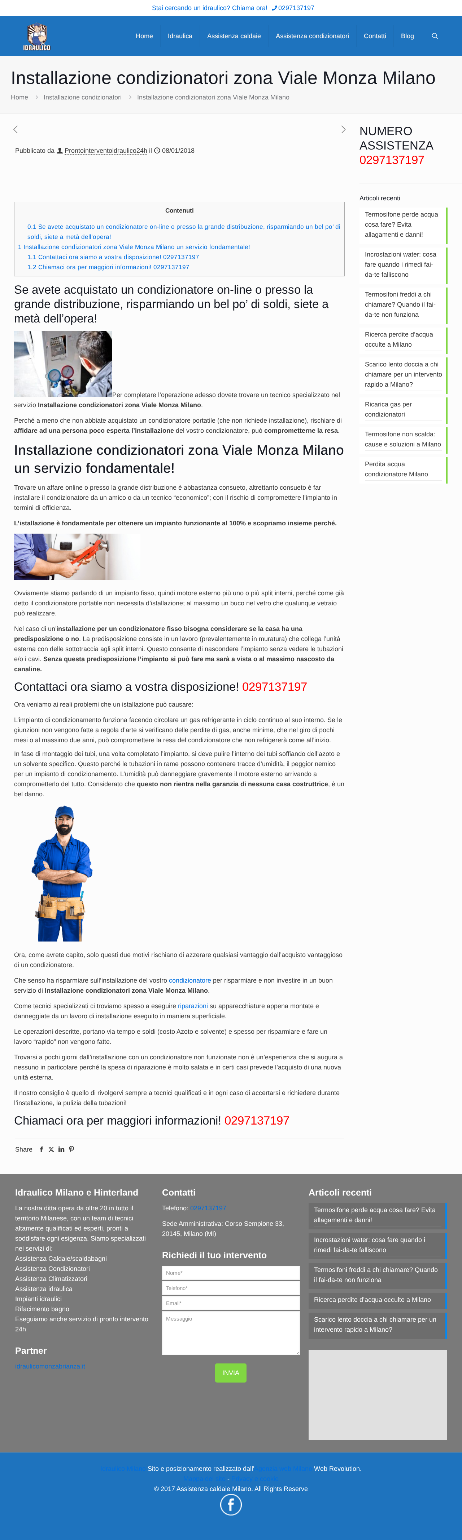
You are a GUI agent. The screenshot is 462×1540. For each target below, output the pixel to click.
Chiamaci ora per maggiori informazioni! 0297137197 (108, 267)
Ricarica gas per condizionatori (388, 409)
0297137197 (296, 8)
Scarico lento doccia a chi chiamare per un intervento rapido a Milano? (403, 374)
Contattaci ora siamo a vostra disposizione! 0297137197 (113, 257)
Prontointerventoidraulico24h (106, 150)
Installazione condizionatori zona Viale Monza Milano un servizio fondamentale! (134, 247)
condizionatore (190, 980)
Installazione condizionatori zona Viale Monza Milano (213, 97)
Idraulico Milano (123, 1468)
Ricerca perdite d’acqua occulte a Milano (399, 339)
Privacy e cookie (255, 1478)
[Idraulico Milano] (36, 36)
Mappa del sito (204, 1478)
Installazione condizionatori (83, 97)
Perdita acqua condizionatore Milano (396, 469)
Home (19, 97)
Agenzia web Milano (283, 1468)
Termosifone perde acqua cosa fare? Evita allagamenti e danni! (401, 224)
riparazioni (193, 1006)
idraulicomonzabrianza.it (50, 1366)
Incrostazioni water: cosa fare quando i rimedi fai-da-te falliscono (400, 264)
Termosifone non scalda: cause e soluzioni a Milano (403, 439)
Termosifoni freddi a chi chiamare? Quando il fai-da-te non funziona (400, 304)
